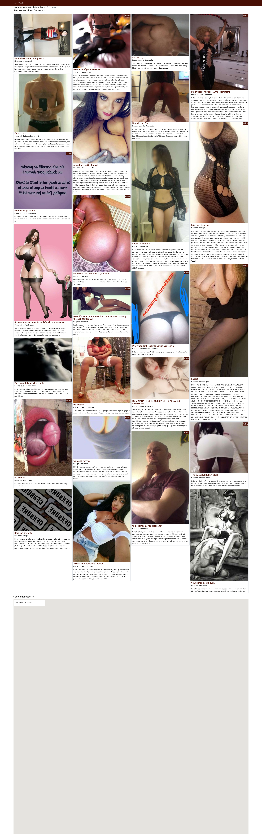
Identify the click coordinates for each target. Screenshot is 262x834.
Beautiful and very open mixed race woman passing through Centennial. (99, 317)
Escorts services (20, 7)
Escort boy (20, 133)
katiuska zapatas (141, 243)
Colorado (43, 7)
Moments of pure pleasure (86, 69)
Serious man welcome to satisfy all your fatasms (39, 322)
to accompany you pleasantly (147, 526)
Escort (194, 379)
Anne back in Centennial (85, 165)
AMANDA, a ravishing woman (88, 563)
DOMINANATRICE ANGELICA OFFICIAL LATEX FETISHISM (156, 402)
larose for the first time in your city (91, 273)
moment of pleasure (24, 210)
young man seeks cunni (203, 583)
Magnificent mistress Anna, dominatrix (210, 92)
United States (33, 7)
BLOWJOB (19, 477)
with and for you (81, 461)
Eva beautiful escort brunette (29, 383)
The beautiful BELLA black (204, 475)
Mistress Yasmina (200, 225)
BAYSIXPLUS (18, 3)
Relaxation (78, 404)
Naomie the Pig (140, 123)
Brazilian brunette (23, 533)
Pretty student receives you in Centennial (153, 346)
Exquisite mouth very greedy (29, 58)
